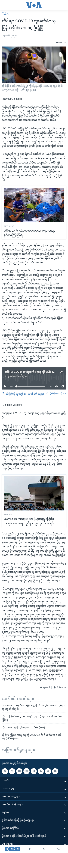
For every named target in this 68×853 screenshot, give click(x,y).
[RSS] (41, 771)
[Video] (30, 849)
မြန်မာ (5, 14)
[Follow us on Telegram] (34, 771)
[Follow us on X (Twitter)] (12, 771)
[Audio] (44, 849)
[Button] (61, 42)
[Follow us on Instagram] (26, 771)
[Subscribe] (55, 771)
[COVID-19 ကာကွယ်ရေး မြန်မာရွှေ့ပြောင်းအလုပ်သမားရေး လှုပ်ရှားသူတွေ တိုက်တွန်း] (34, 493)
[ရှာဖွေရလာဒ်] (58, 849)
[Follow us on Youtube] (19, 771)
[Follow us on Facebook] (5, 771)
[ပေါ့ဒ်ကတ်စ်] (48, 771)
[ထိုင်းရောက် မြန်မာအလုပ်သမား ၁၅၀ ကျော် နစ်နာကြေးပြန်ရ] (34, 205)
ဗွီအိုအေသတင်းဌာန (17, 376)
